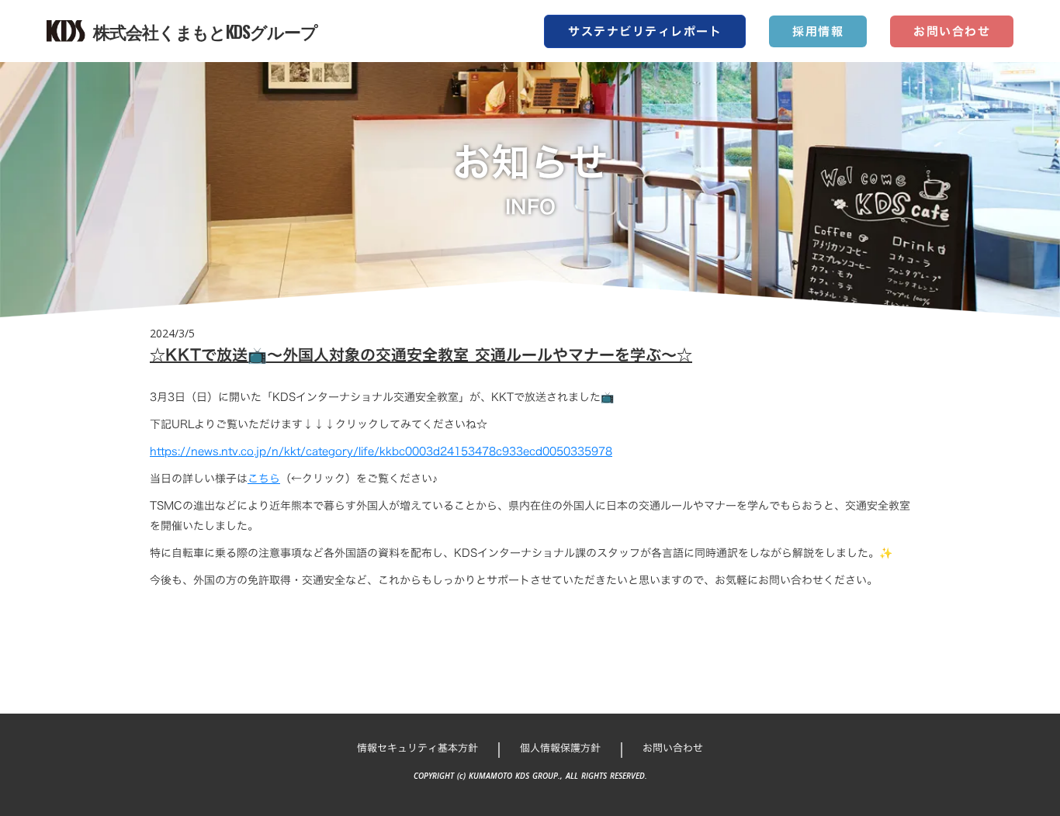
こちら (264, 478)
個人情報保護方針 (560, 748)
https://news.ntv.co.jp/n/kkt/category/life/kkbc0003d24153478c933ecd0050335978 (381, 451)
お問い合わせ (951, 31)
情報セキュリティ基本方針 (417, 748)
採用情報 (817, 31)
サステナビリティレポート (645, 31)
